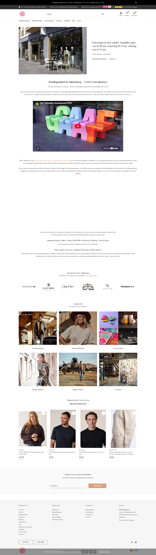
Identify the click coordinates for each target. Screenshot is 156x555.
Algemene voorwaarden (25, 527)
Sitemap (21, 534)
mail (130, 94)
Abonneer (97, 486)
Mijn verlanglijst (56, 517)
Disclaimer (22, 529)
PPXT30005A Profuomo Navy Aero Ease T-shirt (92, 453)
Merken (67, 21)
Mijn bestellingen (57, 512)
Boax (107, 240)
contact (112, 59)
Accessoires (49, 21)
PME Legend (59, 250)
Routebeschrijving (99, 59)
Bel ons (25, 542)
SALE (79, 21)
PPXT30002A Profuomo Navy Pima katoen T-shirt (62, 453)
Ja (84, 551)
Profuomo (85, 250)
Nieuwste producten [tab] (78, 404)
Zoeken (102, 14)
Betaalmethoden (23, 514)
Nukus (63, 240)
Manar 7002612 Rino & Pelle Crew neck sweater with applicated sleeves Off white (121, 453)
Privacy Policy (22, 532)
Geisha (69, 240)
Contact (59, 21)
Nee (93, 551)
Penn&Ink (94, 240)
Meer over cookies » (105, 551)
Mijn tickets (55, 514)
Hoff (100, 240)
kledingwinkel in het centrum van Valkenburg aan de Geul (51, 160)
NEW (73, 21)
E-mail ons (40, 542)
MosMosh (85, 240)
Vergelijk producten (57, 519)
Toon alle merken (91, 276)
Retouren (21, 519)
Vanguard (76, 250)
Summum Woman (53, 240)
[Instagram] (136, 542)
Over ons (21, 509)
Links (20, 524)
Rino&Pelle (77, 240)
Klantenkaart (22, 522)
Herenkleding (37, 21)
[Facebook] (131, 542)
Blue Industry (96, 250)
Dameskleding (24, 21)
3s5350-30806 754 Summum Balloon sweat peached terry (31, 453)
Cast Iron (68, 250)
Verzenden (22, 517)
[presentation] (20, 430)
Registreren (55, 509)
